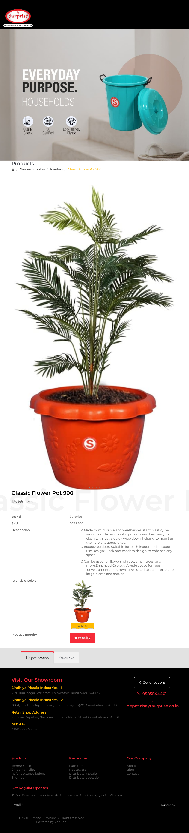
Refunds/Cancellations (28, 773)
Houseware (77, 769)
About (131, 766)
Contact (133, 773)
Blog (130, 769)
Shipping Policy (23, 769)
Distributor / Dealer (83, 773)
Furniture (76, 766)
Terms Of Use (21, 766)
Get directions (153, 682)
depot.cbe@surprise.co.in (153, 706)
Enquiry (83, 638)
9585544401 (154, 693)
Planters (56, 169)
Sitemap (18, 777)
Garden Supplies (32, 169)
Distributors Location (85, 777)
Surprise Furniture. (43, 818)
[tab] (37, 658)
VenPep (60, 822)
